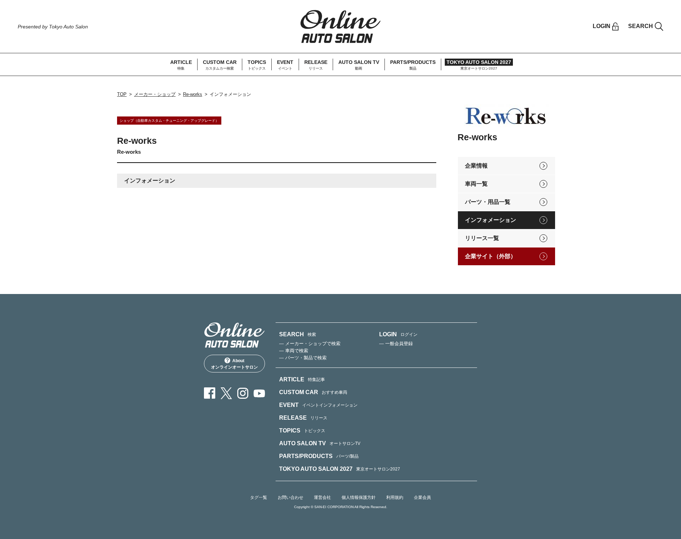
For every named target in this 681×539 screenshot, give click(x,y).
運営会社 (322, 497)
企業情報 (476, 166)
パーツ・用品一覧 (487, 202)
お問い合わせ (290, 497)
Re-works (192, 94)
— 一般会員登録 (396, 343)
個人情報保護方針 (359, 497)
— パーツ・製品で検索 (303, 357)
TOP (122, 94)
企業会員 (422, 497)
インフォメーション (490, 220)
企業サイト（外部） (490, 256)
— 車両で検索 (293, 350)
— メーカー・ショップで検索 (309, 343)
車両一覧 (476, 184)
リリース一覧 (482, 238)
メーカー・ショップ (155, 94)
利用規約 (394, 497)
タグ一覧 (258, 497)
